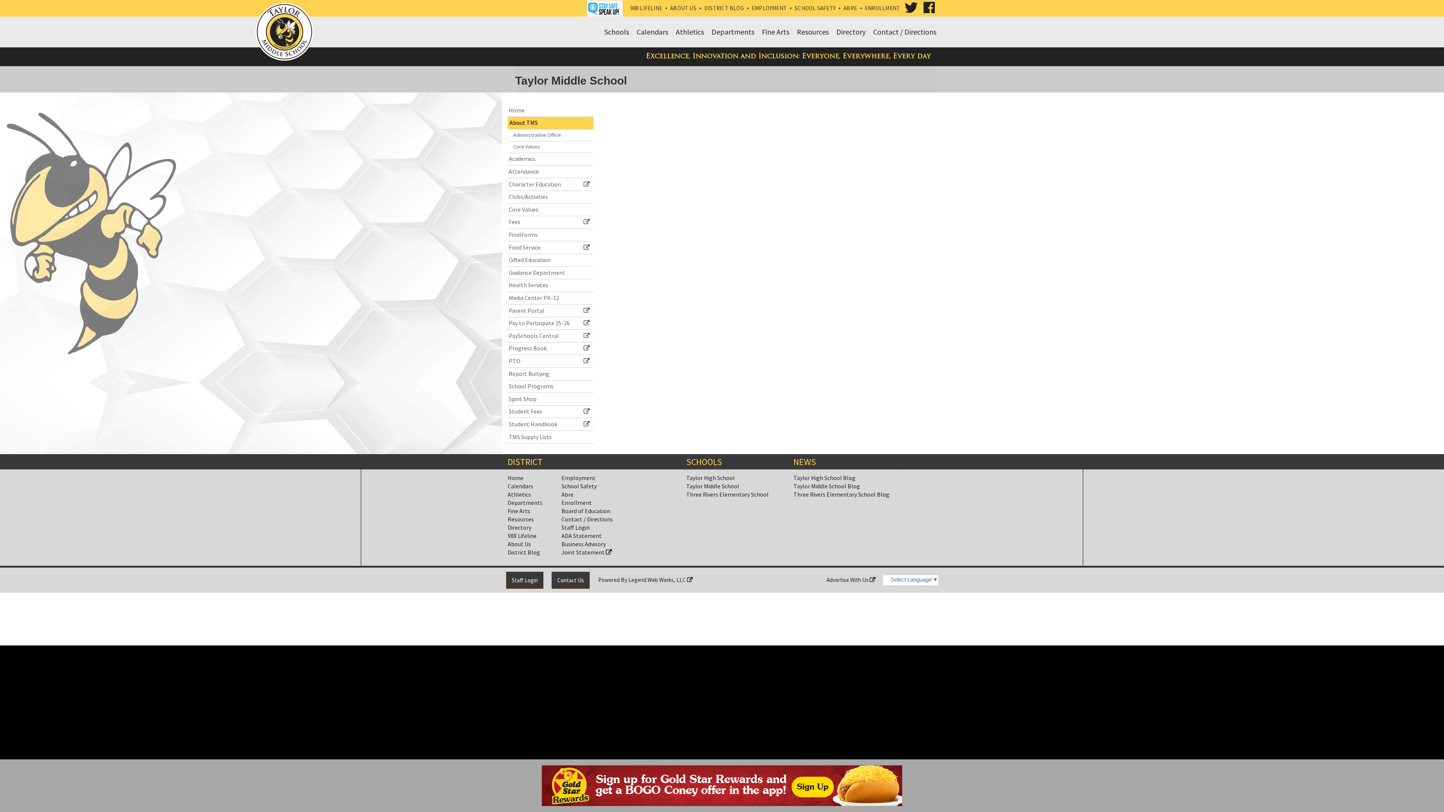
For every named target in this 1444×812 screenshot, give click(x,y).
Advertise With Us (848, 579)
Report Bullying (529, 373)
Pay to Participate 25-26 (539, 323)
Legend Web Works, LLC (657, 579)
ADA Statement (581, 535)
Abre (850, 8)
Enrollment (882, 8)
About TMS (524, 122)
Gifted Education (530, 260)
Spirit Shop (523, 399)
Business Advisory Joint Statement (583, 548)
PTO (514, 361)
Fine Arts (519, 511)
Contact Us (570, 580)
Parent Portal (527, 310)
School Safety (815, 8)
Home (517, 110)
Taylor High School (710, 478)
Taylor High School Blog (824, 478)
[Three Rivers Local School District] (286, 33)
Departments (525, 502)
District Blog (724, 8)
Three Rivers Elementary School (727, 494)
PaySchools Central (534, 335)
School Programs (531, 386)
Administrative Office (537, 135)
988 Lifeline (646, 8)
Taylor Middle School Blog (826, 486)
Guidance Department (537, 272)
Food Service (524, 247)
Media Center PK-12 (534, 297)
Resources (521, 519)
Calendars (520, 486)
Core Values (526, 146)
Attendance (524, 171)
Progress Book (528, 348)
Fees (514, 222)
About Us (683, 8)
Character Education (535, 184)
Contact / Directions (587, 519)
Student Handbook (533, 424)
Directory (519, 527)
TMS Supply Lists (530, 437)
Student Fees (525, 411)
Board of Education (585, 511)
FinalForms (523, 234)
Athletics (519, 494)
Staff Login (575, 527)
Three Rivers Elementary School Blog (841, 494)
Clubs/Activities (528, 196)
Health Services (528, 285)
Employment (769, 8)
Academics (522, 158)
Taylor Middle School (712, 486)
